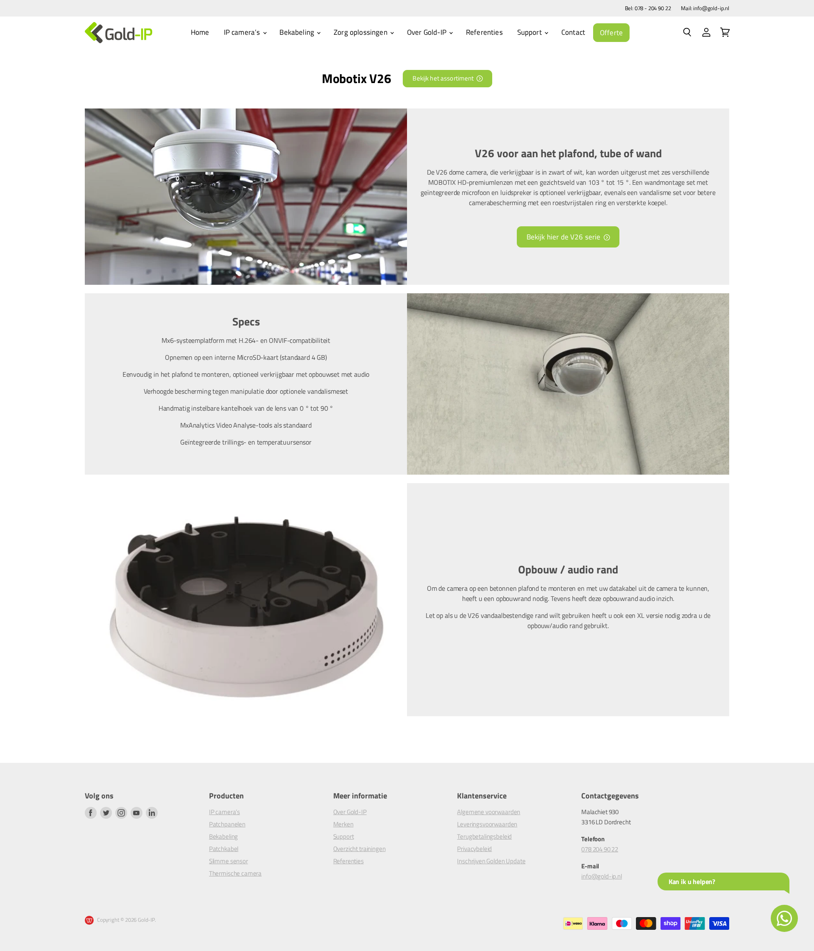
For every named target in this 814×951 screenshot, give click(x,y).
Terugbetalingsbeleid (484, 836)
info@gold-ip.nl (601, 876)
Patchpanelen (227, 824)
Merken (343, 824)
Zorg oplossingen (361, 32)
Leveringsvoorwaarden (487, 824)
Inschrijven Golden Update (491, 861)
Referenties (484, 32)
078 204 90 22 (599, 849)
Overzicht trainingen (359, 849)
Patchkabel (223, 849)
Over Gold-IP (427, 32)
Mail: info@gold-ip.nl (705, 8)
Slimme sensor (228, 861)
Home (200, 32)
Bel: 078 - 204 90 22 (648, 8)
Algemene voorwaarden (488, 812)
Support (530, 32)
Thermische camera (235, 873)
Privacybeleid (474, 849)
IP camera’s (243, 32)
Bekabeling (297, 32)
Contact (573, 32)
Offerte (611, 32)
